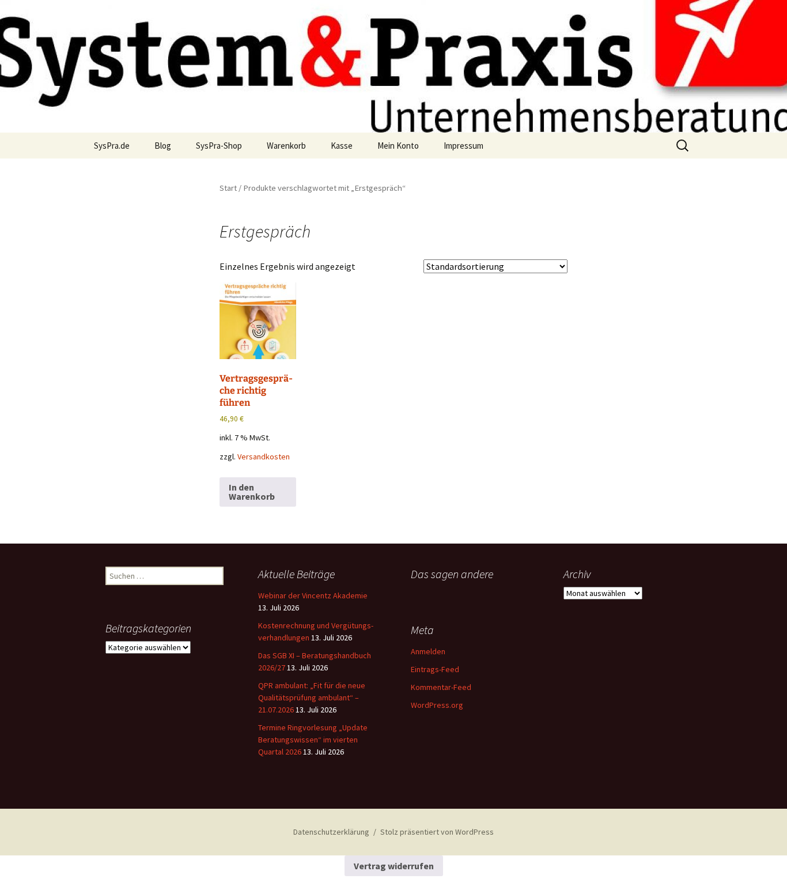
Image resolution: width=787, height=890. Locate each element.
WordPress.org (437, 705)
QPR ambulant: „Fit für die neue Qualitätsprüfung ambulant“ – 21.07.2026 (311, 697)
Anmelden (428, 651)
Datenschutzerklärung (331, 832)
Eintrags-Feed (435, 669)
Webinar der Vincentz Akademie (313, 595)
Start (228, 188)
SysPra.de (112, 145)
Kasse (342, 145)
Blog (162, 145)
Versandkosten (263, 456)
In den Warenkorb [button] (252, 491)
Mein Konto (398, 145)
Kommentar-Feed (441, 687)
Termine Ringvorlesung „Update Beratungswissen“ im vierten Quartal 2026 (313, 739)
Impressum (463, 145)
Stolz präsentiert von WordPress (437, 832)
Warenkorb (286, 145)
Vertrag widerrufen (394, 866)
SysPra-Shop (219, 145)
